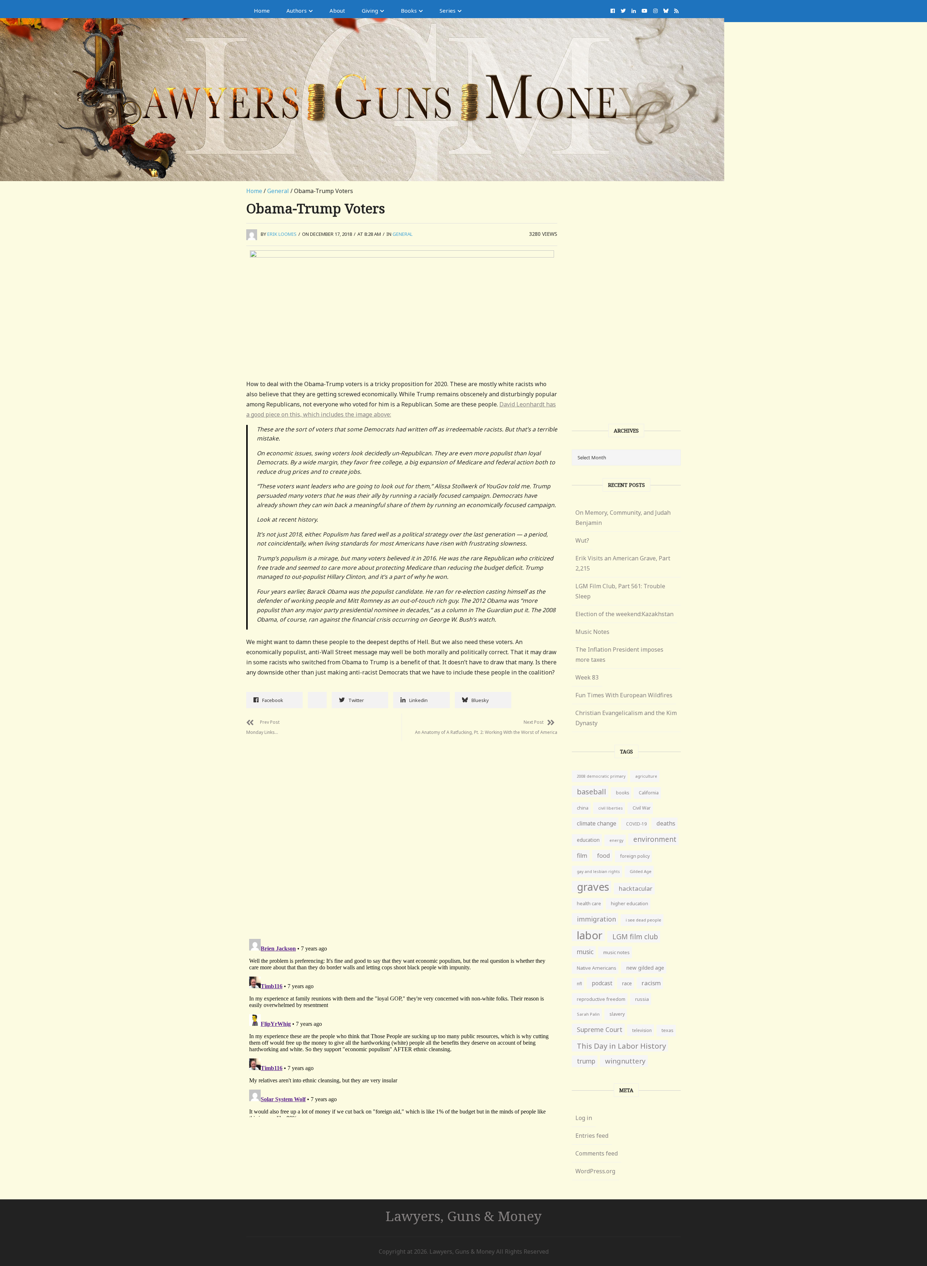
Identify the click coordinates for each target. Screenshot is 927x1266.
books (622, 793)
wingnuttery (625, 1061)
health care (589, 904)
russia (642, 999)
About (337, 10)
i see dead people (643, 920)
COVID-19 (636, 824)
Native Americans (596, 968)
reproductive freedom (601, 999)
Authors (296, 10)
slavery (617, 1014)
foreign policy (635, 856)
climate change (596, 823)
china (582, 808)
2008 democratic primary (601, 776)
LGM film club (635, 936)
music (585, 952)
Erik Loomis (282, 234)
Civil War (642, 808)
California (649, 793)
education (588, 839)
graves (593, 887)
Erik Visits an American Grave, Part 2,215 (622, 563)
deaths (666, 823)
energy (616, 840)
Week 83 (587, 677)
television (642, 1030)
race (627, 983)
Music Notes (592, 632)
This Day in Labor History (621, 1046)
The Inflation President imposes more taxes (619, 654)
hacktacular (636, 888)
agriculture (646, 776)
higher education (629, 904)
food (603, 856)
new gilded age (645, 967)
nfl (579, 984)
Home (262, 10)
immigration (596, 919)
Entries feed (591, 1136)
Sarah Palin (588, 1014)
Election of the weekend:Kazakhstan (624, 614)
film (582, 855)
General (278, 191)
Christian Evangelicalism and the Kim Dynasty (626, 718)
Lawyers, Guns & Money (464, 1216)
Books (409, 10)
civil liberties (610, 808)
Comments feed (596, 1153)
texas (668, 1030)
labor (590, 935)
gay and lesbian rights (598, 871)
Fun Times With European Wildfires (623, 695)
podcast (602, 983)
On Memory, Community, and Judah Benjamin (623, 518)
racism (651, 983)
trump (586, 1061)
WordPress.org (595, 1171)
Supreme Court (599, 1029)
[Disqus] (401, 831)
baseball (591, 791)
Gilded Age (640, 871)
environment (654, 839)
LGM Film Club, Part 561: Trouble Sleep (620, 591)
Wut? (582, 540)
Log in (583, 1118)
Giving (370, 10)
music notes (616, 952)
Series (448, 10)
